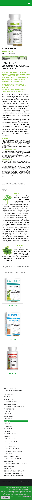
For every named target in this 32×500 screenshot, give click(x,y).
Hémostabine (8, 416)
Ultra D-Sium (8, 453)
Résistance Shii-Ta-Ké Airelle (13, 448)
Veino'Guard (12, 373)
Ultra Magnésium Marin (11, 456)
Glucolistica (8, 411)
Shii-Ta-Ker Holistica (10, 441)
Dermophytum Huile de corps (13, 473)
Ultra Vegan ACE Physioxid (12, 458)
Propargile (12, 339)
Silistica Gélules (9, 446)
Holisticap (7, 414)
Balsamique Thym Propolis (13, 451)
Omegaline (7, 431)
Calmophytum (9, 399)
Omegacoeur (8, 429)
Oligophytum (8, 426)
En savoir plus (27, 496)
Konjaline (7, 421)
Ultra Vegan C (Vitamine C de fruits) (15, 463)
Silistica (7, 443)
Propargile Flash (9, 439)
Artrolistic (8, 396)
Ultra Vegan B (8, 461)
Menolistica (8, 424)
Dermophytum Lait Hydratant (14, 471)
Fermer (5, 497)
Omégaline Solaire (10, 434)
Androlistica (8, 394)
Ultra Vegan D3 (9, 466)
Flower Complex (9, 409)
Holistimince (12, 305)
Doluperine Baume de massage (14, 406)
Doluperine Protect (10, 404)
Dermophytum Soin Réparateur (14, 476)
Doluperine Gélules (10, 401)
